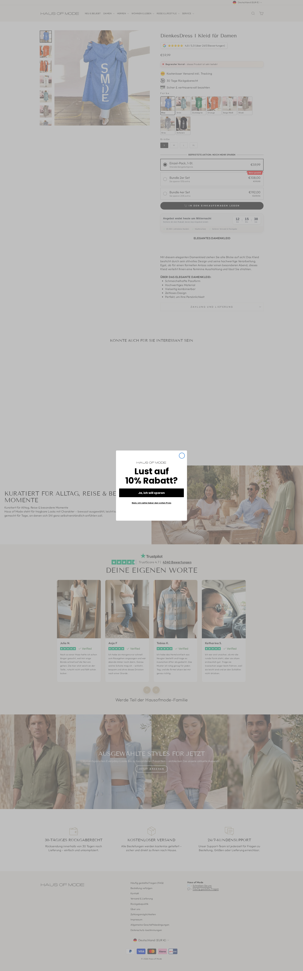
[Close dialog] (182, 455)
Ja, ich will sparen (151, 493)
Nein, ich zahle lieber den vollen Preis (151, 503)
